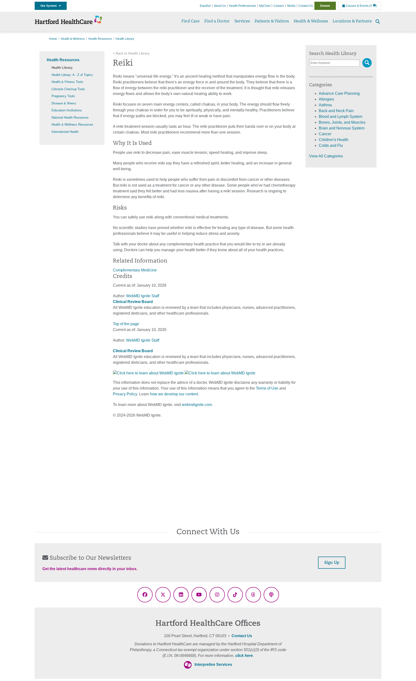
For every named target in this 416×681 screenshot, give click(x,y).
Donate (325, 5)
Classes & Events (357, 5)
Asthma (325, 105)
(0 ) (373, 5)
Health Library (62, 67)
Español (205, 5)
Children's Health (333, 140)
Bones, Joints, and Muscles (342, 122)
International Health (65, 132)
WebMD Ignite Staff (142, 340)
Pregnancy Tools (63, 96)
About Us (220, 5)
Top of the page (126, 324)
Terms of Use (267, 388)
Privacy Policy (125, 394)
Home (53, 38)
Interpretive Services (213, 664)
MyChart (264, 5)
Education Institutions (67, 110)
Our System (49, 5)
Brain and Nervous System (341, 128)
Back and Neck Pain (336, 111)
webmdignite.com (197, 405)
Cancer (325, 134)
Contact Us (306, 5)
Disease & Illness (64, 103)
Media (291, 5)
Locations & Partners (352, 21)
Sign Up (331, 563)
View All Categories (326, 156)
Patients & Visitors (272, 21)
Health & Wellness (311, 21)
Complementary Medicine (135, 270)
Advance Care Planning (339, 93)
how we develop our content (174, 394)
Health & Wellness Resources (72, 124)
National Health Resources (70, 117)
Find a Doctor (217, 21)
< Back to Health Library (131, 53)
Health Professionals (242, 5)
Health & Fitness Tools (67, 82)
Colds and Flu (331, 145)
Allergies (326, 99)
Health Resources (100, 38)
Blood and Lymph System (340, 117)
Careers (278, 5)
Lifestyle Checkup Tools (68, 89)
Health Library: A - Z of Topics (72, 75)
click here (244, 656)
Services (242, 21)
